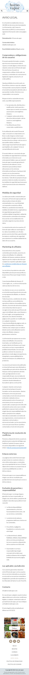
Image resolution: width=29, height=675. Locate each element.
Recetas (14, 649)
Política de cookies (14, 664)
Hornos (14, 652)
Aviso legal (14, 658)
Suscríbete (14, 655)
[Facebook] (10, 641)
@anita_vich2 (14, 672)
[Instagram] (14, 641)
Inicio (15, 646)
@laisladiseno (6, 673)
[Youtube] (18, 641)
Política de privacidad (14, 661)
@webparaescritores (21, 673)
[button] (1, 10)
